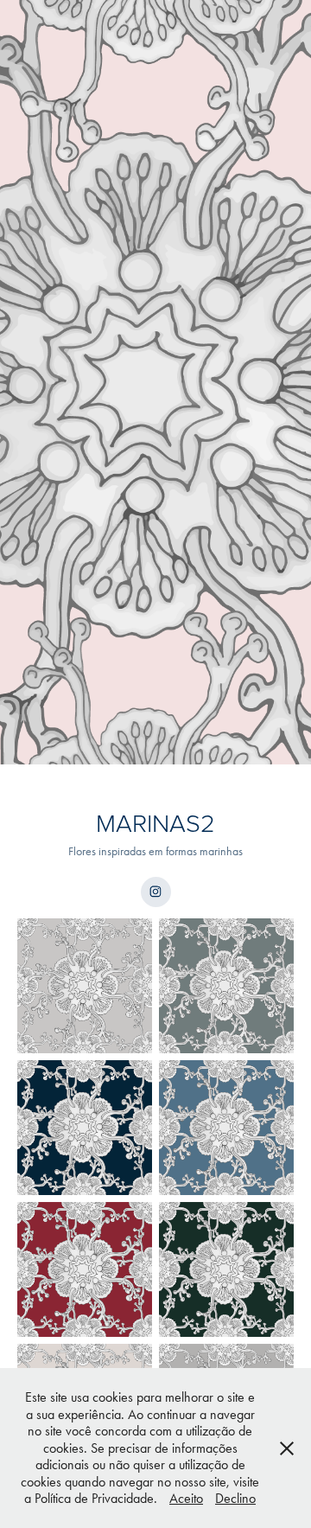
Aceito (186, 1498)
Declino (235, 1498)
